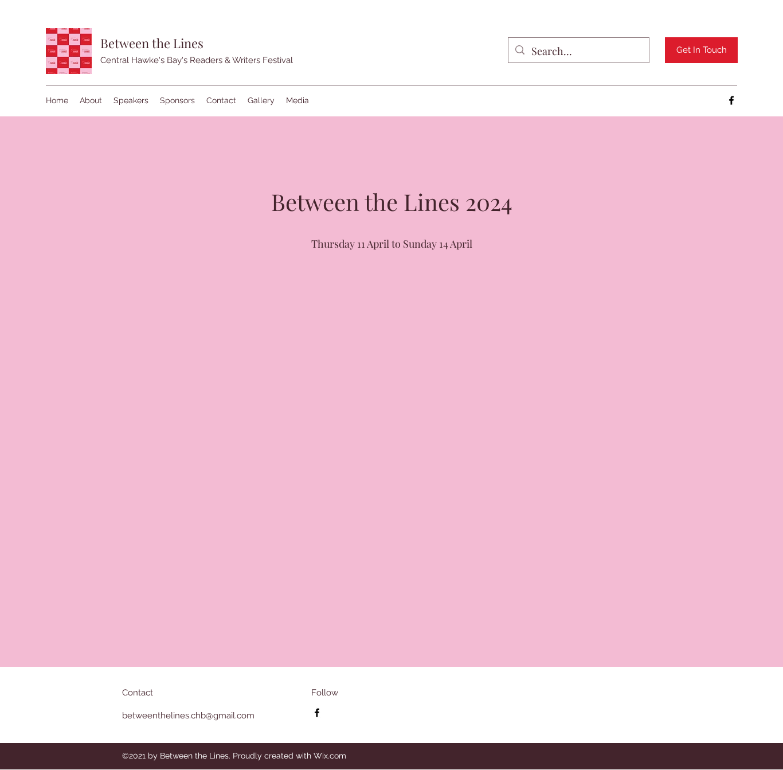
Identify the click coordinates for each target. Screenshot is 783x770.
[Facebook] (731, 100)
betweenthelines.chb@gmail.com (188, 715)
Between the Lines (151, 43)
